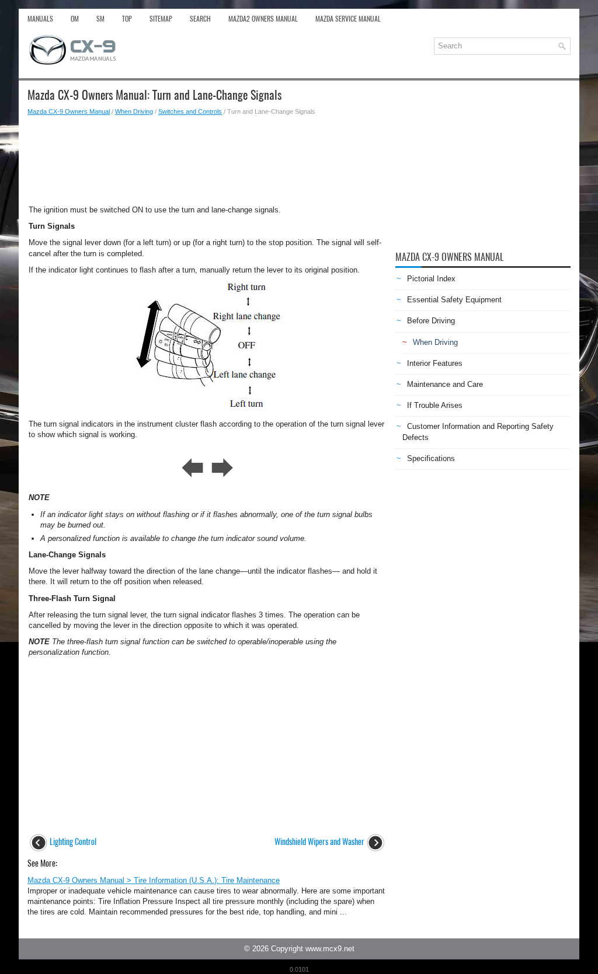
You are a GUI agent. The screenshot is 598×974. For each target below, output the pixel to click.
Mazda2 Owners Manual (263, 18)
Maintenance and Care (445, 384)
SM (100, 18)
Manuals (40, 18)
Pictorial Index (431, 278)
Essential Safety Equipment (454, 299)
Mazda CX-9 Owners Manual (68, 111)
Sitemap (161, 18)
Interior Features (435, 363)
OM (75, 18)
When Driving (134, 111)
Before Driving (431, 320)
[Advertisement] (207, 157)
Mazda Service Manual (348, 18)
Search (200, 18)
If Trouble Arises (435, 405)
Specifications (431, 458)
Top (127, 18)
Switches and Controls (190, 111)
